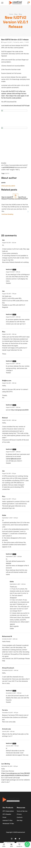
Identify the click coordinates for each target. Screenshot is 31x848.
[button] (28, 211)
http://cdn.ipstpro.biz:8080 (20, 410)
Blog (15, 14)
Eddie (4, 515)
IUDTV (7, 173)
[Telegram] (19, 838)
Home (11, 14)
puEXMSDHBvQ (8, 167)
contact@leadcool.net (13, 459)
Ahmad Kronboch (8, 668)
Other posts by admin (8, 186)
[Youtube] (15, 838)
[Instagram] (11, 838)
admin (21, 42)
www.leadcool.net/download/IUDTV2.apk (15, 105)
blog (20, 14)
